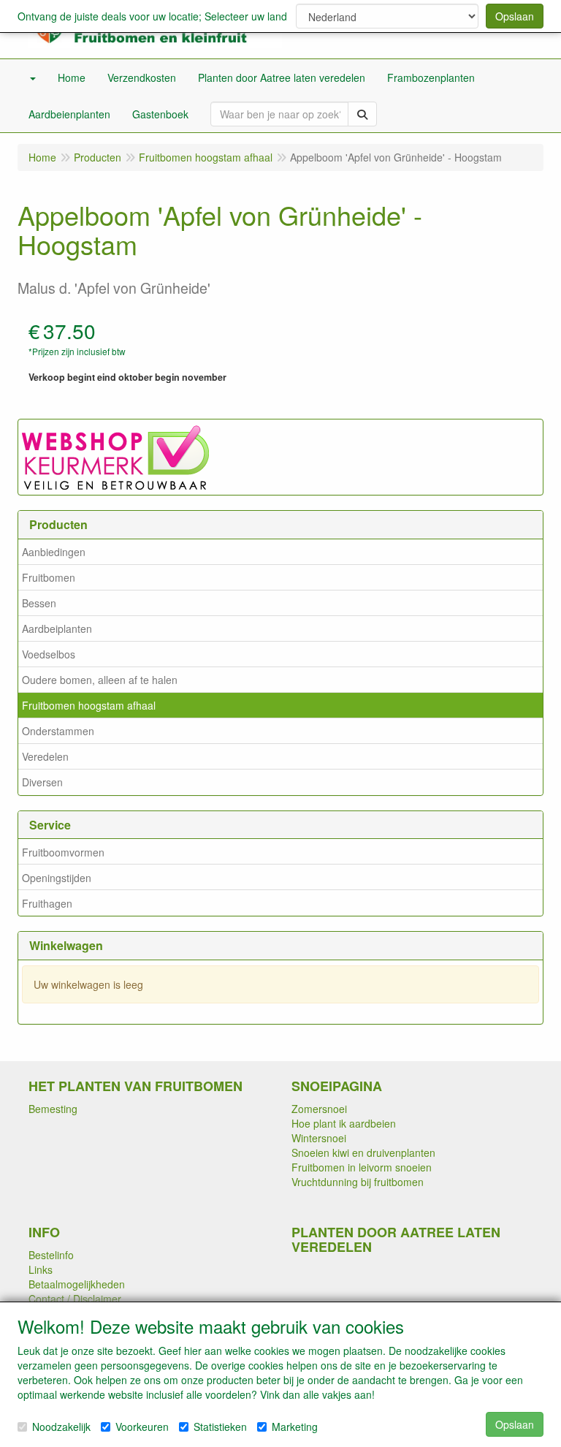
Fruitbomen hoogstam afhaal (89, 705)
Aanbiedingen (53, 551)
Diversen (42, 782)
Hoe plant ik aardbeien (343, 1123)
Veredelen (45, 756)
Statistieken (220, 1426)
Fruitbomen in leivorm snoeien (361, 1167)
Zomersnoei (319, 1108)
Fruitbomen (48, 577)
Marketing (295, 1426)
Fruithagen (47, 903)
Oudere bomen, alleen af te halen (100, 679)
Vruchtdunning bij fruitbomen (357, 1181)
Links (40, 1269)
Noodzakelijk (61, 1426)
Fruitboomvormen (63, 852)
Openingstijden (56, 877)
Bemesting (52, 1108)
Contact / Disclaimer (74, 1298)
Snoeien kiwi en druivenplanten (363, 1152)
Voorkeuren (142, 1426)
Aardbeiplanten (57, 628)
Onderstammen (58, 731)
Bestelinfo (51, 1254)
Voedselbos (48, 654)
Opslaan (514, 16)
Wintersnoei (318, 1138)
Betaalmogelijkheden (76, 1284)
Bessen (39, 603)
